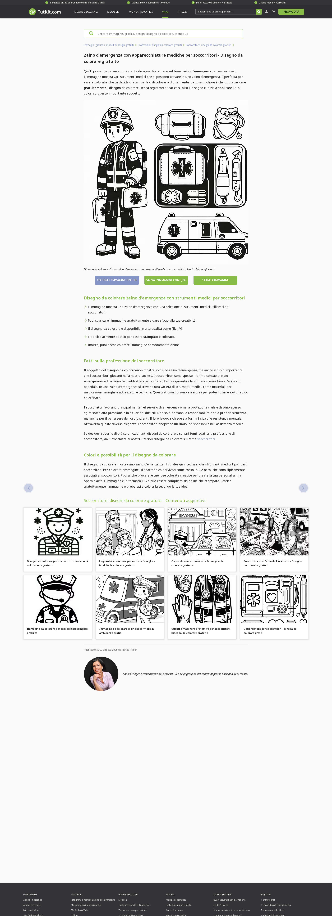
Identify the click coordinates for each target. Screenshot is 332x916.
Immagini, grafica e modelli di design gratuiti (109, 45)
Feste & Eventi (221, 904)
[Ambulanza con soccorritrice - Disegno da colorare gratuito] (303, 488)
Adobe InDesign (31, 904)
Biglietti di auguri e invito (178, 904)
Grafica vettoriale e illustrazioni (134, 904)
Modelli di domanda (176, 899)
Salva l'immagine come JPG (166, 280)
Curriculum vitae (174, 910)
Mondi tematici (223, 894)
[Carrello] (274, 12)
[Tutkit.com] (44, 11)
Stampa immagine (215, 280)
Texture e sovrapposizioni (132, 910)
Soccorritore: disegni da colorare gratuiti (208, 45)
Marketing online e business (86, 904)
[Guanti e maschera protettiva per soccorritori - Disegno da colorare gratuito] (28, 488)
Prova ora (291, 12)
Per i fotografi (268, 899)
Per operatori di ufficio (272, 910)
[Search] (259, 12)
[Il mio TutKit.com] (266, 12)
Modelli (170, 894)
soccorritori (206, 439)
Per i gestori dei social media (276, 904)
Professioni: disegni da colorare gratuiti (160, 45)
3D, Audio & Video (80, 910)
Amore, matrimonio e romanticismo (232, 910)
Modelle (122, 899)
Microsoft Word (31, 910)
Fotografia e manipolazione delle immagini (93, 899)
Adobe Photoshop (32, 899)
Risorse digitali (128, 894)
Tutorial (76, 894)
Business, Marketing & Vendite (230, 899)
